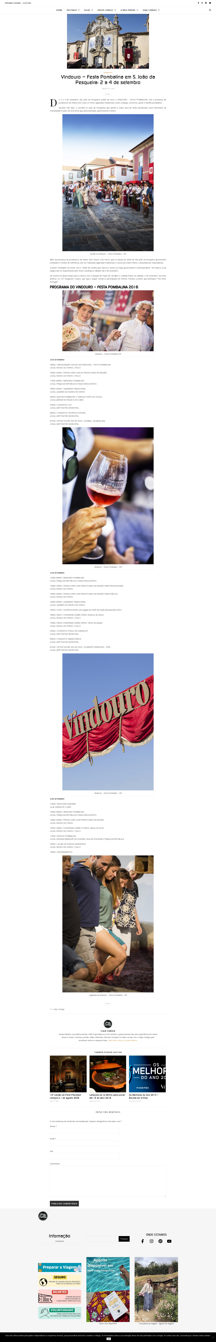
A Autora (27, 3)
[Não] (213, 1337)
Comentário (55, 1163)
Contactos (59, 1241)
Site (51, 1151)
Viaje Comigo (58, 1009)
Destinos (72, 10)
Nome (53, 1126)
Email (53, 1138)
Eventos (108, 73)
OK (109, 1339)
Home (59, 10)
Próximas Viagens (13, 3)
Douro (107, 94)
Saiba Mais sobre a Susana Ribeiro (122, 1040)
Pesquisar (124, 1239)
